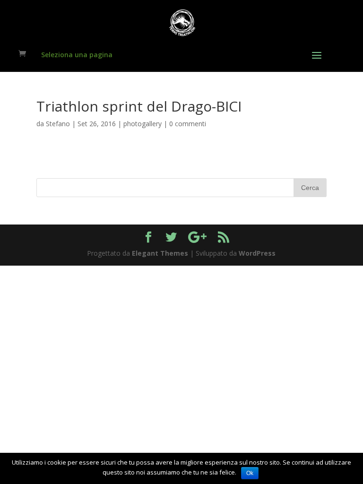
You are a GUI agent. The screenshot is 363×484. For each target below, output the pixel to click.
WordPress (257, 253)
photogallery (142, 123)
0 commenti (187, 123)
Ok (249, 473)
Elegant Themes (160, 253)
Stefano (58, 123)
